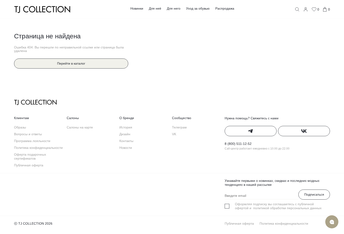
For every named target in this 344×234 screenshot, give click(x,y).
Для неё (155, 8)
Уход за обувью (198, 8)
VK (174, 134)
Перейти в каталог (71, 63)
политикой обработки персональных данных (287, 208)
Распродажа (224, 8)
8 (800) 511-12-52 (238, 144)
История (125, 127)
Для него (173, 8)
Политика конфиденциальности (38, 148)
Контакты (126, 141)
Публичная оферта (28, 165)
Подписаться (314, 194)
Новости (125, 148)
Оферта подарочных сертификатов (30, 156)
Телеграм (179, 127)
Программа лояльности (32, 141)
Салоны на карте (80, 127)
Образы (20, 127)
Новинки (136, 8)
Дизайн (124, 134)
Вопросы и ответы (28, 134)
